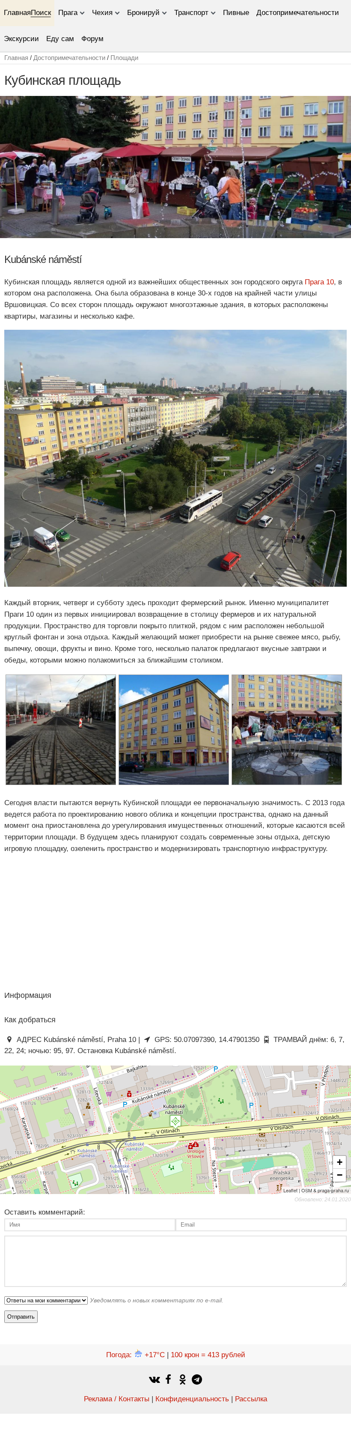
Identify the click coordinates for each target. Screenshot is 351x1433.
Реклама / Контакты (116, 1399)
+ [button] (339, 1162)
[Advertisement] (72, 922)
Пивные (236, 13)
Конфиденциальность (192, 1399)
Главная (17, 13)
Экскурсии (21, 39)
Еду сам (60, 39)
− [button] (339, 1175)
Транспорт (191, 13)
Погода (135, 1355)
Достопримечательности (297, 13)
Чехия (102, 13)
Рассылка (251, 1399)
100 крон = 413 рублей (208, 1355)
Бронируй (143, 13)
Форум (92, 39)
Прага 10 (319, 282)
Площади (124, 57)
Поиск (41, 13)
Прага (67, 13)
